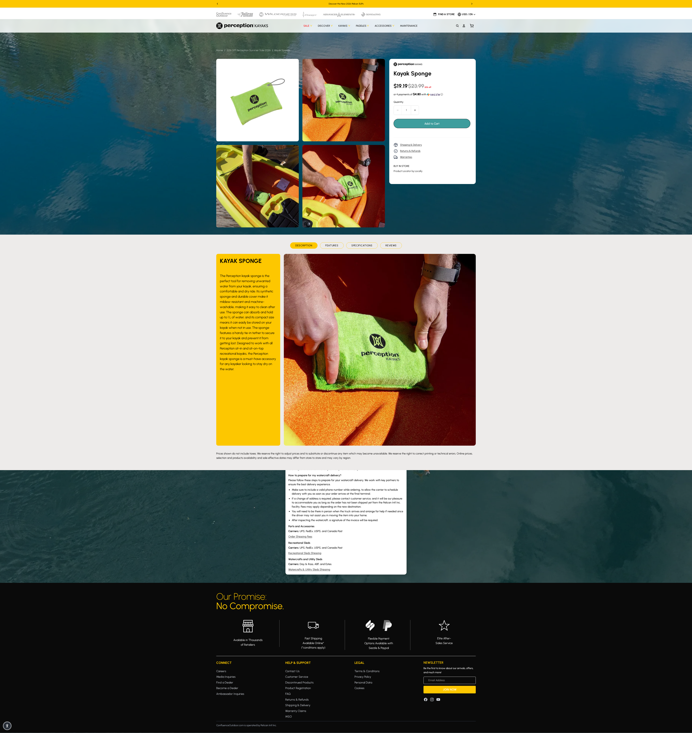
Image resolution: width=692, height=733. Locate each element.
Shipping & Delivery (411, 144)
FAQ (287, 694)
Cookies (359, 688)
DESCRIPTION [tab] (303, 245)
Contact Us (292, 671)
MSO (288, 716)
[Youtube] (438, 699)
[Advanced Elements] (339, 14)
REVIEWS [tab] (391, 245)
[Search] (457, 26)
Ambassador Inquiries (230, 694)
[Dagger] (309, 14)
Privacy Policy (362, 676)
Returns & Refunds (410, 151)
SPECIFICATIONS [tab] (361, 245)
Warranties (406, 157)
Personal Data (363, 682)
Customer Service (296, 676)
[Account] (464, 26)
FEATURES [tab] (331, 245)
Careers (221, 671)
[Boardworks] (371, 14)
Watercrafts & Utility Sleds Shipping (309, 569)
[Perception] (242, 26)
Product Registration (298, 688)
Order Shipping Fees (300, 536)
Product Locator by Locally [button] (408, 171)
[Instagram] (432, 699)
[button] (418, 94)
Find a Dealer (224, 682)
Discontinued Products (299, 682)
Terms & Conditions (367, 671)
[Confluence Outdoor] (223, 14)
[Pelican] (245, 14)
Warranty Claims (295, 710)
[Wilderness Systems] (278, 14)
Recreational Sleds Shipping (304, 553)
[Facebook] (425, 699)
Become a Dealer (227, 688)
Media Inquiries (226, 676)
